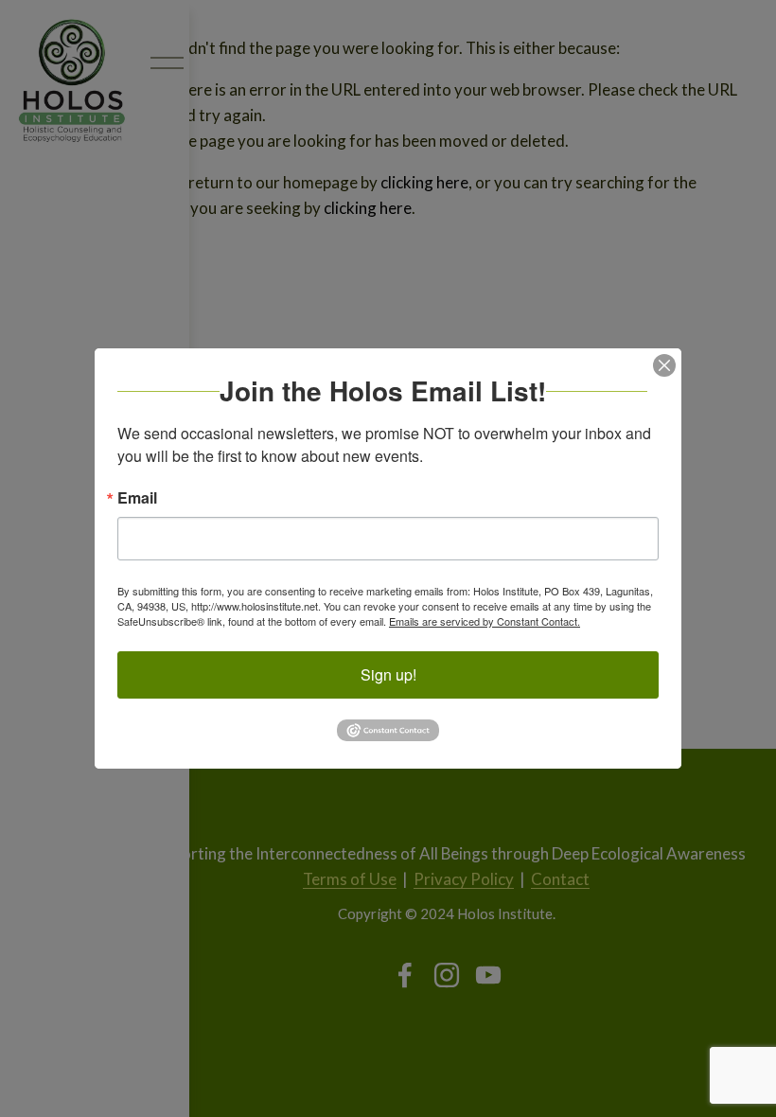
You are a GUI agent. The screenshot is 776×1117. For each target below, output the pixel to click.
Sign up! (388, 674)
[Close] (664, 365)
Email (137, 497)
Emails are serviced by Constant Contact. (484, 621)
